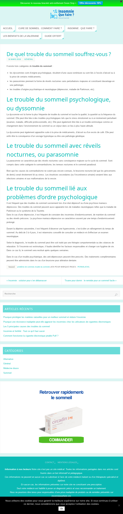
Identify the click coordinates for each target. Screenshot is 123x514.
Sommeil (7, 373)
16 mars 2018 (14, 59)
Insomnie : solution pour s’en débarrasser (27, 280)
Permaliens (83, 267)
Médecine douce (11, 368)
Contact (49, 462)
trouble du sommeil (42, 267)
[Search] (116, 294)
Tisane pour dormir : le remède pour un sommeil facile (90, 280)
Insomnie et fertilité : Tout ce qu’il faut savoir (24, 331)
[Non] (119, 505)
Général (28, 59)
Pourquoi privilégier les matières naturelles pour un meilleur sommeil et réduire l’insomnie (44, 317)
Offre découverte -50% (90, 3)
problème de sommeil (25, 267)
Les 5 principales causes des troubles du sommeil (26, 326)
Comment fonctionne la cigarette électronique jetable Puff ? (30, 336)
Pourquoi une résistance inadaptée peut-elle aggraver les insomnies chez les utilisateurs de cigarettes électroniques (57, 322)
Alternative (8, 359)
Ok (61, 508)
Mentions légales (67, 462)
